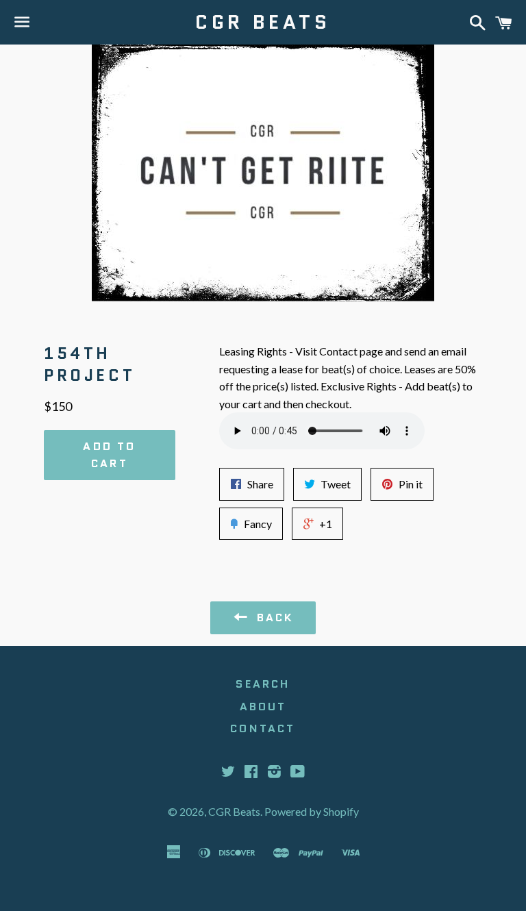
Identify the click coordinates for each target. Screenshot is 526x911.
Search (263, 684)
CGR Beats (262, 22)
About (263, 706)
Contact (262, 728)
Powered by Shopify (311, 811)
